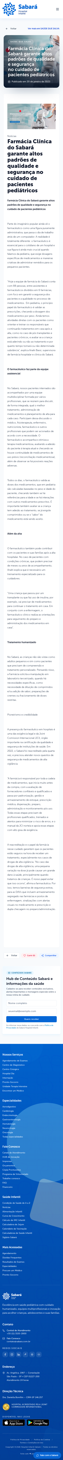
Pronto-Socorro (10, 1082)
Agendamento (9, 1253)
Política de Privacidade (20, 1440)
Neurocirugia (8, 1128)
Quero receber (31, 1019)
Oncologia (7, 1132)
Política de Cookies (42, 1440)
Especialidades (9, 1266)
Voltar (13, 28)
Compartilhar (50, 955)
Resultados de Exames (13, 1262)
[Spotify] (32, 1354)
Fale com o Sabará (49, 1455)
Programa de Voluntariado (15, 1174)
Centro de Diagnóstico (13, 1065)
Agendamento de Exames (15, 1060)
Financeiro (7, 1187)
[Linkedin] (18, 1354)
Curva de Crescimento (13, 1216)
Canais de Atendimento (13, 1152)
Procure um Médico (12, 1270)
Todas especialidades (12, 1136)
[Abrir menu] (57, 9)
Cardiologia (8, 1111)
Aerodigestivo (9, 1106)
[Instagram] (12, 1354)
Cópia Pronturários (11, 1170)
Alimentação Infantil (12, 1211)
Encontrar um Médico (13, 1090)
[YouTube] (39, 1354)
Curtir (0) (31, 955)
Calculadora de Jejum (13, 1224)
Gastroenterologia (11, 1119)
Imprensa (6, 1161)
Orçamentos (8, 1165)
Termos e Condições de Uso (31, 1443)
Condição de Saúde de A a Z (16, 1203)
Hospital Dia (8, 1073)
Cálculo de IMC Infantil (13, 1220)
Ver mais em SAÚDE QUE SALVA (43, 28)
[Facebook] (5, 1354)
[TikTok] (25, 1354)
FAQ (4, 1182)
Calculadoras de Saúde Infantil (17, 1233)
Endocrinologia (9, 1115)
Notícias (6, 1207)
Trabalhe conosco (11, 1178)
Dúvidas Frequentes (11, 1257)
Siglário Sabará (9, 1237)
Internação (7, 1078)
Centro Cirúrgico (10, 1069)
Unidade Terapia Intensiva (14, 1086)
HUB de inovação (11, 1157)
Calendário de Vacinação (14, 1228)
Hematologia (8, 1124)
